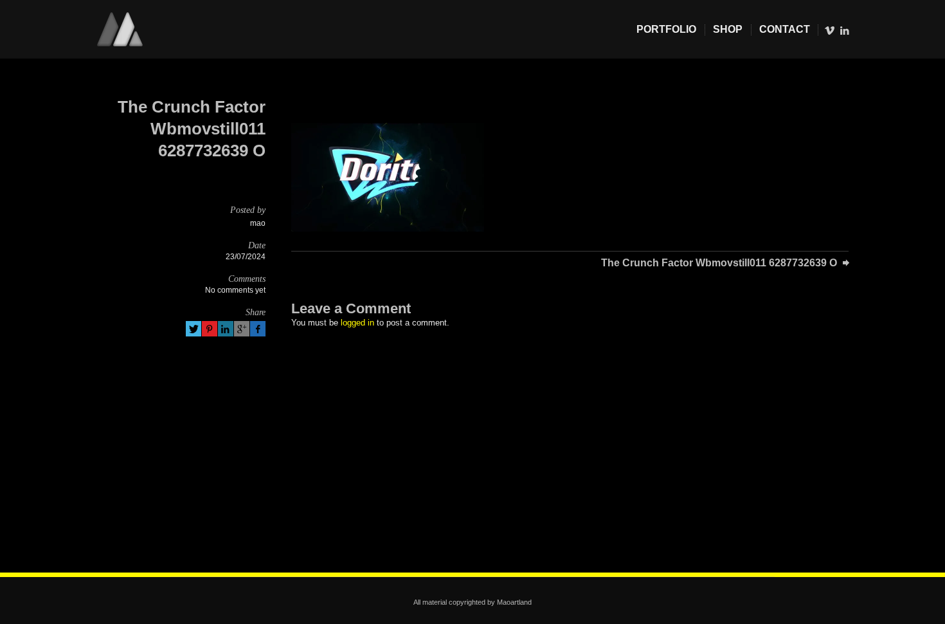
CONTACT (784, 29)
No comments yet (235, 290)
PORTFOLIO (666, 29)
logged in (357, 322)
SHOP (727, 29)
